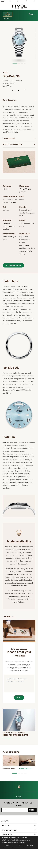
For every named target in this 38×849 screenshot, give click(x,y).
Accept (8, 845)
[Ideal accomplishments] (19, 719)
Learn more (6, 738)
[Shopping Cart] (26, 1)
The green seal (9, 138)
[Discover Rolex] (11, 760)
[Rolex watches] (27, 760)
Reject (19, 845)
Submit (32, 810)
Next (18, 697)
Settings (30, 845)
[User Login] (18, 1)
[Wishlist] (10, 1)
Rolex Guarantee (10, 100)
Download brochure (14, 265)
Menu (31, 14)
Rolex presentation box (12, 144)
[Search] (35, 1)
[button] (14, 773)
